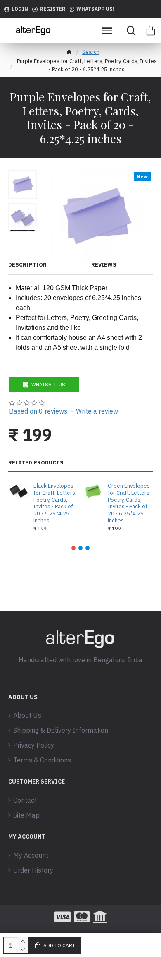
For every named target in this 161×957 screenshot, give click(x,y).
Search (90, 51)
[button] (73, 548)
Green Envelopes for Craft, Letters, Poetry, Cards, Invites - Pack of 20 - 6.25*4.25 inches (129, 503)
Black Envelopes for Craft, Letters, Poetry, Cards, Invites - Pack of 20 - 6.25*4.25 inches (54, 503)
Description (27, 265)
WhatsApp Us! (48, 384)
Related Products (36, 462)
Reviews (103, 265)
